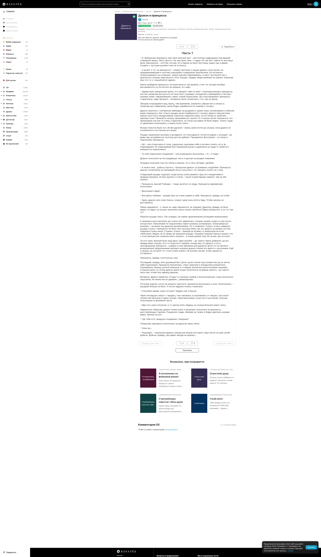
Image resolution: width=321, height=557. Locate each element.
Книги (117, 11)
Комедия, (149, 34)
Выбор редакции (13, 42)
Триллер (9, 124)
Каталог (120, 555)
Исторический (12, 144)
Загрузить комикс (234, 4)
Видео (8, 50)
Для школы (11, 80)
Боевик (9, 140)
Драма (9, 111)
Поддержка (11, 552)
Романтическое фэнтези (132, 11)
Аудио (8, 46)
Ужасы (9, 99)
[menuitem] (15, 12)
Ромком (189, 29)
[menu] (15, 77)
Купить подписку (195, 4)
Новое (8, 62)
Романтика (172, 29)
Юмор (211, 29)
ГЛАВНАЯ (10, 11)
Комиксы (10, 54)
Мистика (10, 107)
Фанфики (10, 91)
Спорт (8, 136)
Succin (148, 11)
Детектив (10, 120)
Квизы (8, 69)
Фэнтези (181, 29)
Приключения (12, 132)
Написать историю (215, 4)
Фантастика (11, 116)
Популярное (11, 58)
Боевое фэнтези (201, 29)
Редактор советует (14, 73)
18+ (7, 87)
